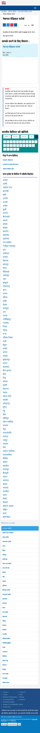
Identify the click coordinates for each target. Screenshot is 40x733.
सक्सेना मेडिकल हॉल (8, 169)
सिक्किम (4, 656)
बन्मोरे (5, 348)
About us (5, 692)
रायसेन (5, 444)
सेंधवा (5, 484)
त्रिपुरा (4, 669)
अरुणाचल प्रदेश (6, 541)
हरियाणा (4, 585)
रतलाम (5, 425)
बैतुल (5, 345)
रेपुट (4, 429)
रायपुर (5, 440)
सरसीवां (6, 491)
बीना (4, 374)
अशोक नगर (7, 187)
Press (20, 694)
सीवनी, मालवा (8, 506)
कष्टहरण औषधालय (8, 160)
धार (4, 312)
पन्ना (4, 334)
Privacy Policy (4, 720)
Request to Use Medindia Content (13, 704)
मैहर (4, 414)
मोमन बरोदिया (8, 422)
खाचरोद (6, 235)
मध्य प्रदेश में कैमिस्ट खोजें (25, 11)
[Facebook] (4, 25)
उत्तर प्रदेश (5, 674)
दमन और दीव (5, 568)
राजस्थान (4, 652)
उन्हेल (5, 206)
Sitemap (21, 697)
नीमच (5, 330)
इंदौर (4, 194)
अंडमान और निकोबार (7, 533)
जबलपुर (6, 275)
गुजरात (4, 581)
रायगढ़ (5, 436)
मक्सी (5, 385)
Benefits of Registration (10, 697)
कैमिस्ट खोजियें (12, 11)
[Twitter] (8, 25)
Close (19, 724)
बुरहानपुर (6, 359)
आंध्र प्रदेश (5, 537)
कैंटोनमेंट (6, 217)
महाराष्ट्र (4, 616)
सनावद (5, 487)
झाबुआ (5, 282)
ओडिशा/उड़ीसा (6, 638)
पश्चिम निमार (8, 337)
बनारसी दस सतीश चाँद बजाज (10, 164)
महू (4, 411)
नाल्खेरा (6, 323)
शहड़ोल (6, 465)
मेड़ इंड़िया (4, 11)
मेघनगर (6, 389)
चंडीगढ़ (4, 555)
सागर (5, 495)
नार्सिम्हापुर (7, 319)
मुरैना (5, 407)
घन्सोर (5, 257)
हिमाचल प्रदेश (6, 590)
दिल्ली (4, 572)
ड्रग (4, 290)
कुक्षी (4, 209)
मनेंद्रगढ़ (6, 403)
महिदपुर (6, 418)
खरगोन (5, 231)
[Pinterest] (11, 25)
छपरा (5, 268)
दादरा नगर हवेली (6, 563)
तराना (5, 293)
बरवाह (5, 356)
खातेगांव (6, 238)
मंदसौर (5, 400)
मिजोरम (4, 629)
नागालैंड (4, 634)
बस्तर (5, 363)
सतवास (6, 480)
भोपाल (5, 381)
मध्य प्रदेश (5, 612)
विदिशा (5, 458)
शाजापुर (6, 469)
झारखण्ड (4, 599)
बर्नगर (5, 352)
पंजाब (3, 647)
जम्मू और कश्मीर (6, 594)
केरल (3, 607)
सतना (5, 476)
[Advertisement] (20, 71)
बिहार (3, 550)
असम (3, 546)
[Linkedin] (15, 25)
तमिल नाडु (5, 660)
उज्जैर (5, 202)
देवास (5, 304)
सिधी (5, 498)
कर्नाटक (4, 603)
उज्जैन (5, 198)
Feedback (22, 699)
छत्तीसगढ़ (4, 559)
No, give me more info (12, 724)
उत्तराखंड (4, 678)
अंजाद (5, 180)
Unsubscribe (6, 707)
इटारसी (5, 191)
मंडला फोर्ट (7, 396)
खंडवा (5, 227)
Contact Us (22, 692)
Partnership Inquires (9, 702)
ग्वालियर (6, 253)
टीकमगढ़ (6, 286)
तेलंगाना (4, 665)
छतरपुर (5, 264)
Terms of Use (13, 720)
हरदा (4, 513)
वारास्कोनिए (7, 454)
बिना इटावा (7, 370)
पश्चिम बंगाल (5, 682)
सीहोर (5, 509)
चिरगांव (5, 260)
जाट (4, 279)
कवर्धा (5, 220)
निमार (5, 326)
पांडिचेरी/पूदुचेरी (6, 643)
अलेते (5, 184)
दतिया (5, 297)
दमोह (5, 301)
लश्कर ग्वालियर (9, 451)
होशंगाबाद (6, 517)
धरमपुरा (6, 308)
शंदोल (5, 462)
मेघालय (4, 625)
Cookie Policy (34, 719)
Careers (5, 694)
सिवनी (5, 502)
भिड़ (4, 378)
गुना (4, 249)
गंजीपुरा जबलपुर (9, 246)
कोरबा (5, 224)
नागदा (5, 315)
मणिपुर (4, 621)
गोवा (3, 577)
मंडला (5, 392)
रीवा (4, 447)
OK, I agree (4, 724)
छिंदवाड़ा (6, 271)
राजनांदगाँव (7, 432)
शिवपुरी (5, 473)
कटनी (5, 213)
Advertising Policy (8, 699)
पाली (4, 341)
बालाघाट (6, 367)
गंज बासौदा (7, 242)
